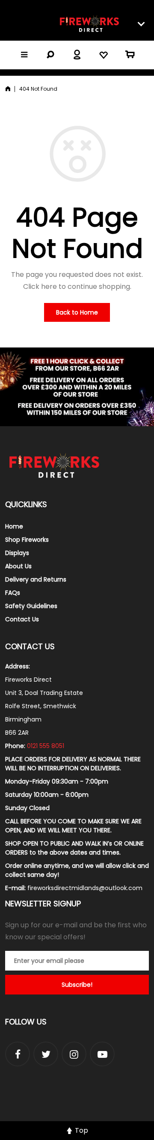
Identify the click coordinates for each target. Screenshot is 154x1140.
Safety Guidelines (31, 606)
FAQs (12, 592)
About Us (18, 566)
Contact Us (22, 619)
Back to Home (77, 312)
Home (14, 526)
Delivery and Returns (35, 579)
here (49, 286)
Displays (17, 553)
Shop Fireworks (27, 539)
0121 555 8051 (45, 746)
